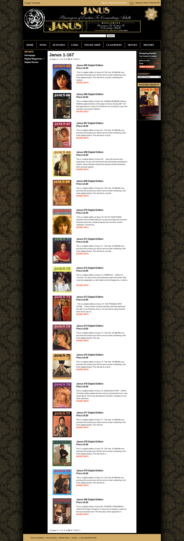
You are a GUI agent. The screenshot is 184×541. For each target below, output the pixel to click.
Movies (132, 45)
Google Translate (32, 3)
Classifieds (114, 45)
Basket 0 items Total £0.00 (148, 3)
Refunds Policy (64, 538)
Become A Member (118, 3)
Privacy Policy (51, 538)
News (43, 45)
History (149, 45)
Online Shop (92, 45)
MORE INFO (82, 82)
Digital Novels (31, 62)
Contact (74, 538)
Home (30, 45)
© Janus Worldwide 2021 (88, 538)
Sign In (104, 3)
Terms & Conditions (37, 538)
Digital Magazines (33, 58)
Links (74, 45)
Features (59, 45)
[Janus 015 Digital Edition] (149, 113)
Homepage (29, 55)
